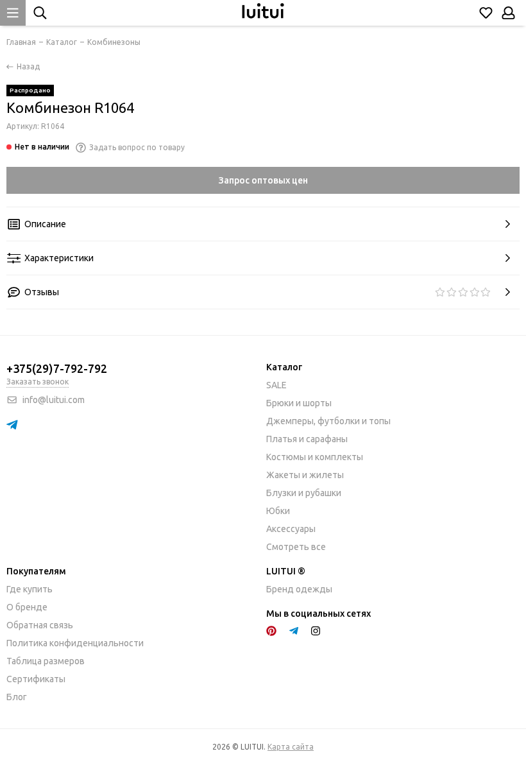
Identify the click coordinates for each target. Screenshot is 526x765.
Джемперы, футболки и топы (328, 421)
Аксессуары (291, 529)
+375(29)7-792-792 (56, 368)
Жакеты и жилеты (305, 475)
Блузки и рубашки (303, 493)
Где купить (29, 589)
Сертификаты (35, 679)
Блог (16, 697)
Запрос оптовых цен (263, 180)
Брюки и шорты (299, 403)
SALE (276, 385)
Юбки (278, 511)
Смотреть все (296, 547)
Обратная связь (39, 625)
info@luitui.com (53, 400)
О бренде (26, 607)
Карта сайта (290, 747)
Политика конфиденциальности (75, 643)
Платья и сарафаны (307, 439)
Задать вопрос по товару (137, 147)
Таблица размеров (45, 661)
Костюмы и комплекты (314, 457)
